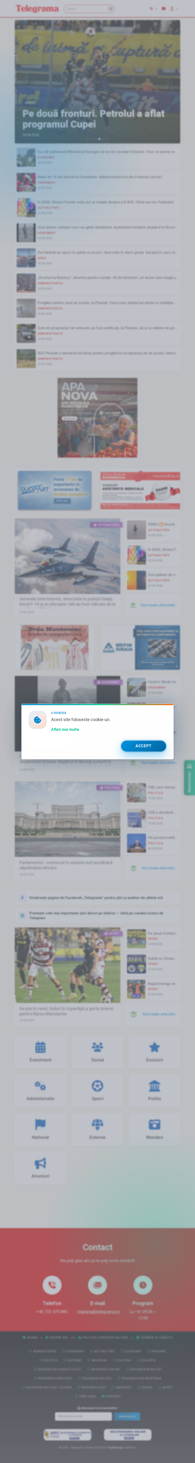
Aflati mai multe (65, 729)
